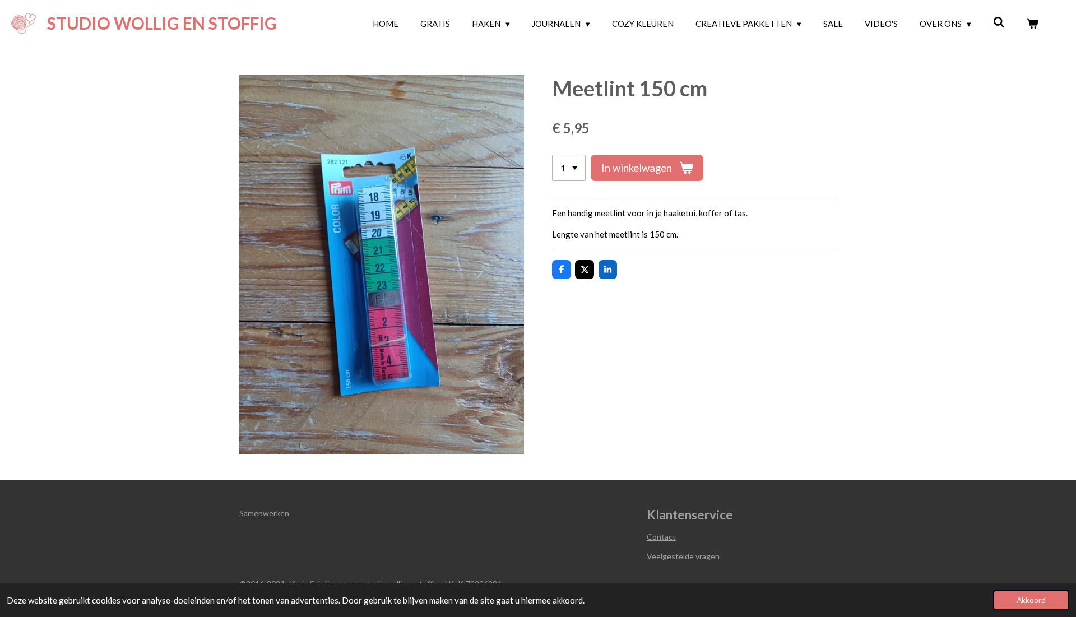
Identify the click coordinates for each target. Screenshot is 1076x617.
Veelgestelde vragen (683, 556)
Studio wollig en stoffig (162, 23)
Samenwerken (264, 513)
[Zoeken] (999, 22)
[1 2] (569, 168)
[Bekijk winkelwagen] (1032, 24)
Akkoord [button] (1031, 600)
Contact (661, 536)
